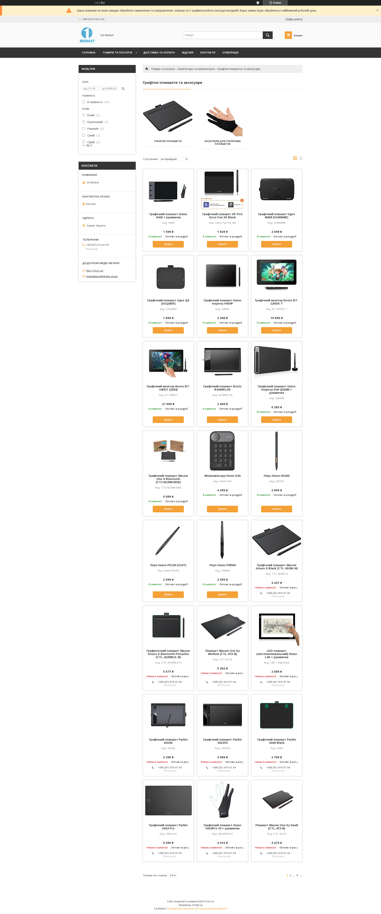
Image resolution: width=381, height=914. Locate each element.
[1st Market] (87, 42)
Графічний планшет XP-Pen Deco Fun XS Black (222, 216)
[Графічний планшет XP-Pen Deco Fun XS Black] (222, 189)
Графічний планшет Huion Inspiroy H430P (222, 302)
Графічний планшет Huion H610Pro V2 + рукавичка (222, 827)
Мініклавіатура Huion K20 (222, 475)
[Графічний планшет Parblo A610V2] (222, 714)
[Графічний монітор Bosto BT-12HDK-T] (276, 275)
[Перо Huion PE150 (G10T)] (168, 540)
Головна (88, 52)
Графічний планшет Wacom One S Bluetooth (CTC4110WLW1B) (168, 479)
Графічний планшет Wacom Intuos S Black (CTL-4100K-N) (277, 567)
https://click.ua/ (94, 270)
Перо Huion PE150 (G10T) (168, 565)
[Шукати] (268, 35)
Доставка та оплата (159, 52)
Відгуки (187, 52)
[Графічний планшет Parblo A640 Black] (276, 714)
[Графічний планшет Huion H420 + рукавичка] (168, 189)
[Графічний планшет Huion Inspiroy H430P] (222, 275)
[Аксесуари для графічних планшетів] (223, 116)
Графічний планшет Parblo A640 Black (276, 741)
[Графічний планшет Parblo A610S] (168, 714)
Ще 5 (89, 145)
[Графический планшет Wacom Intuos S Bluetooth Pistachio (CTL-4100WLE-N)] (168, 626)
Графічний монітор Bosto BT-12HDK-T (276, 302)
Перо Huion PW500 (222, 565)
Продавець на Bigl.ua (190, 905)
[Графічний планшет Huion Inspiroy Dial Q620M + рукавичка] (276, 361)
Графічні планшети (168, 141)
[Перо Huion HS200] (276, 451)
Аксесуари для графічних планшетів (222, 142)
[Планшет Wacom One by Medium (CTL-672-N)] (222, 626)
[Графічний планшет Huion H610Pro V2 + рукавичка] (222, 800)
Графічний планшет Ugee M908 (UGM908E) (276, 216)
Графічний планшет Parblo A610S (168, 741)
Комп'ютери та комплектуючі (196, 69)
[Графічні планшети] (168, 116)
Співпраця (230, 52)
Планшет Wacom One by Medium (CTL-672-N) (222, 652)
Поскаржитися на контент (181, 908)
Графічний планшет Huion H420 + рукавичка (168, 216)
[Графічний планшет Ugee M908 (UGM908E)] (276, 189)
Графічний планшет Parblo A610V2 (222, 741)
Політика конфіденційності (212, 908)
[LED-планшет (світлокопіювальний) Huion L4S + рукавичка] (276, 626)
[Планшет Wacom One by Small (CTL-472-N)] (276, 800)
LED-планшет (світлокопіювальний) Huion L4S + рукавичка (276, 654)
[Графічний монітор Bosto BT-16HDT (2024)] (168, 361)
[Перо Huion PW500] (222, 540)
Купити (168, 244)
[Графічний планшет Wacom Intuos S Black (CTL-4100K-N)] (276, 540)
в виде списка (300, 159)
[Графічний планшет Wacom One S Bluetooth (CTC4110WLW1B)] (168, 451)
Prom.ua (209, 901)
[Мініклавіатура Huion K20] (222, 451)
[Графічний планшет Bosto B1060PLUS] (222, 361)
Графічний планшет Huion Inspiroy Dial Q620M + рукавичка (276, 389)
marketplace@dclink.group (102, 276)
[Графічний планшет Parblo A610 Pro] (168, 800)
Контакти (207, 52)
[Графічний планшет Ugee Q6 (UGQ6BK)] (168, 275)
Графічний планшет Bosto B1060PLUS (222, 388)
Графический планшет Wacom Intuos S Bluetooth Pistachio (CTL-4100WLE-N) (168, 654)
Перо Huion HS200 (277, 475)
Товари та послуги (117, 52)
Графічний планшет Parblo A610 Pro (168, 827)
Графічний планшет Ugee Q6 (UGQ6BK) (168, 302)
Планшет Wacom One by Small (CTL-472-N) (276, 827)
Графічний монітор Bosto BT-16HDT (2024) (168, 388)
